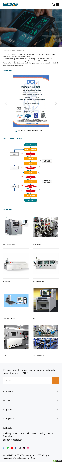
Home (4, 50)
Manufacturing (20, 50)
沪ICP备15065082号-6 (24, 458)
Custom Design (11, 50)
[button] (56, 103)
